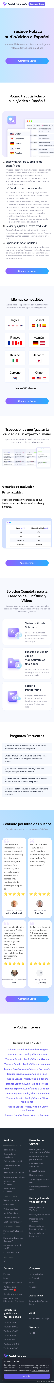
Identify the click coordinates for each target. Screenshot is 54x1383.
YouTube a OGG (10, 1348)
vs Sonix (33, 1287)
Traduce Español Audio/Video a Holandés (27, 1064)
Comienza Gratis (37, 4)
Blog (5, 1278)
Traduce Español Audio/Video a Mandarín (27, 1093)
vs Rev (32, 1282)
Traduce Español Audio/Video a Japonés (27, 1088)
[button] (25, 4)
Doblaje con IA (10, 1204)
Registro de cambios (12, 1282)
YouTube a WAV (10, 1331)
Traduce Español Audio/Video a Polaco (27, 1083)
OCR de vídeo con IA (12, 1161)
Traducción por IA (11, 1200)
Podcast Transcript (37, 1171)
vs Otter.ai (34, 1278)
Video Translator (11, 1209)
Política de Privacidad (40, 1371)
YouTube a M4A (10, 1326)
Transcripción (9, 1149)
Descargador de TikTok (39, 1214)
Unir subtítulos (36, 1175)
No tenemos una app (39, 1318)
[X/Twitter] (30, 1333)
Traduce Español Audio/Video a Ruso (27, 1074)
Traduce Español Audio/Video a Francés (27, 1054)
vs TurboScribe (36, 1274)
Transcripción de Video (14, 1177)
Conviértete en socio (12, 1294)
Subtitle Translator (11, 1217)
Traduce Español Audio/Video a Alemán (27, 1059)
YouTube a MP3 (10, 1322)
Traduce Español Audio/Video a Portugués (27, 1069)
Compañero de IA (11, 1252)
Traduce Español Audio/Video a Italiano (27, 1078)
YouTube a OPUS (11, 1344)
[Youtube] (34, 1333)
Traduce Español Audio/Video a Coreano (27, 1115)
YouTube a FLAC (10, 1339)
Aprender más (27, 563)
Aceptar (27, 1376)
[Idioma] (25, 4)
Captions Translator (12, 1222)
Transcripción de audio (13, 1172)
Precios (6, 1274)
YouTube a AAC (10, 1335)
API (4, 1261)
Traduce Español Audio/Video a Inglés (27, 1049)
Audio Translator (11, 1213)
